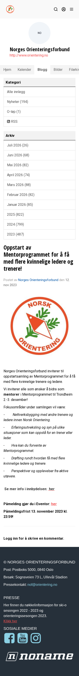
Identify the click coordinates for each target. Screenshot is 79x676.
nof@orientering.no (42, 584)
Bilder (58, 70)
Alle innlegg (16, 92)
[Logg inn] (64, 9)
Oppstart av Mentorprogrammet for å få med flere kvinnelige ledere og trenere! (38, 257)
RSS (14, 121)
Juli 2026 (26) (17, 145)
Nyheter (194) (17, 102)
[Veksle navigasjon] (71, 9)
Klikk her (10, 621)
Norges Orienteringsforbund (38, 280)
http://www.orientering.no (29, 55)
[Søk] (56, 9)
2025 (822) (15, 214)
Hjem (7, 70)
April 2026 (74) (18, 175)
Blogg (42, 70)
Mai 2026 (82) (18, 165)
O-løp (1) (14, 112)
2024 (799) (15, 224)
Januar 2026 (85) (20, 205)
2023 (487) (15, 234)
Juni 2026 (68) (18, 155)
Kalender (24, 70)
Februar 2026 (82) (20, 195)
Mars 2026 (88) (19, 185)
